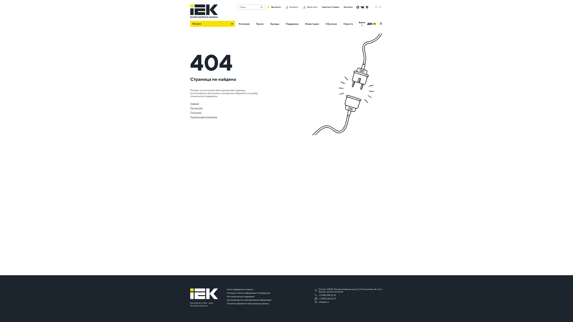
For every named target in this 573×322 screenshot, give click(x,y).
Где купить (196, 112)
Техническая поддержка (203, 117)
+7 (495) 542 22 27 (327, 298)
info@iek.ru (324, 302)
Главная (194, 103)
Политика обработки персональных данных (248, 303)
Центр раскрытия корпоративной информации (249, 300)
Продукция (196, 108)
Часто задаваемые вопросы (240, 289)
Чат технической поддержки (240, 296)
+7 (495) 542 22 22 (327, 295)
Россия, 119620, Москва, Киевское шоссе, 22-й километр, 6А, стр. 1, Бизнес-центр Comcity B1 (351, 290)
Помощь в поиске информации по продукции (248, 293)
